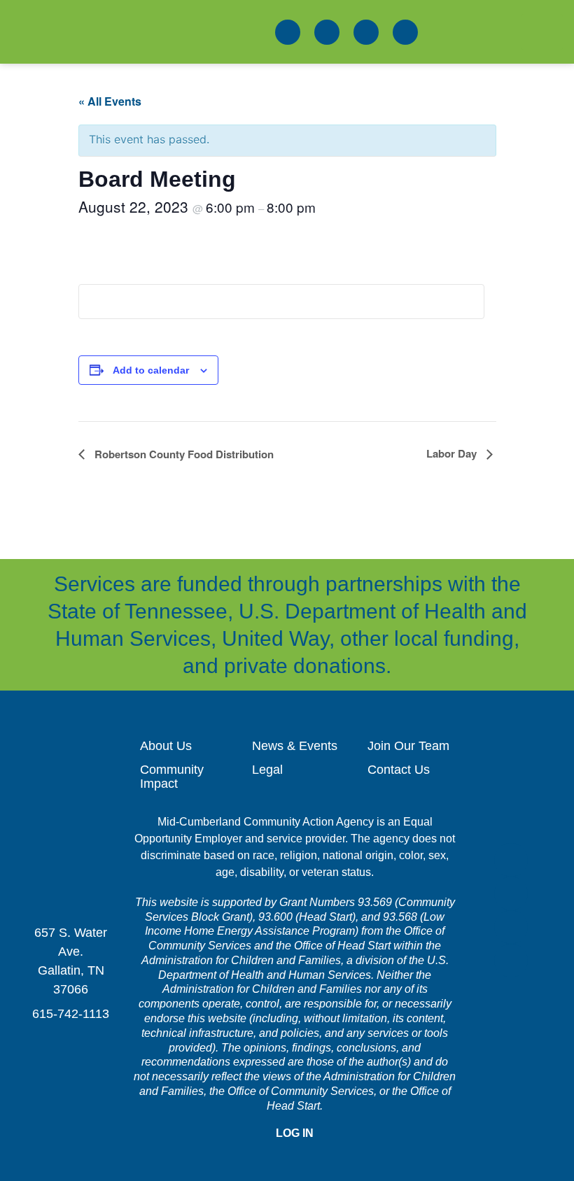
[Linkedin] (327, 32)
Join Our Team (408, 746)
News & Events (294, 746)
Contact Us (399, 770)
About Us (166, 746)
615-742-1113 (70, 1014)
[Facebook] (287, 32)
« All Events (109, 101)
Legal (267, 770)
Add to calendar (151, 370)
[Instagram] (366, 32)
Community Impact (172, 777)
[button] (542, 32)
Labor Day (452, 453)
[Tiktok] (405, 32)
